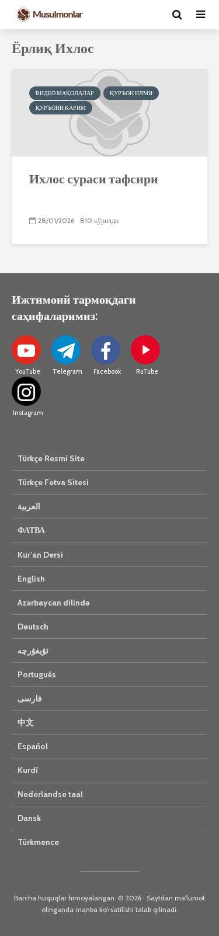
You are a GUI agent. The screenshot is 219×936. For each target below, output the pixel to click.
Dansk (29, 818)
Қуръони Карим (61, 108)
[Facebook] (105, 349)
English (31, 578)
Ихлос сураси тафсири (93, 178)
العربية (29, 506)
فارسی (30, 698)
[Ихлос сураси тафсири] (109, 111)
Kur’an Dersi (40, 554)
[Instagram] (26, 391)
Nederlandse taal (50, 794)
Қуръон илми (131, 93)
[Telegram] (66, 349)
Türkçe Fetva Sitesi (53, 482)
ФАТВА (31, 530)
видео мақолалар (65, 93)
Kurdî (28, 770)
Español (33, 746)
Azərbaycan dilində (53, 602)
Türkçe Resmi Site (51, 458)
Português (37, 674)
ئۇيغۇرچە (33, 650)
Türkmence (38, 842)
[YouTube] (26, 349)
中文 (26, 722)
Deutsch (33, 626)
